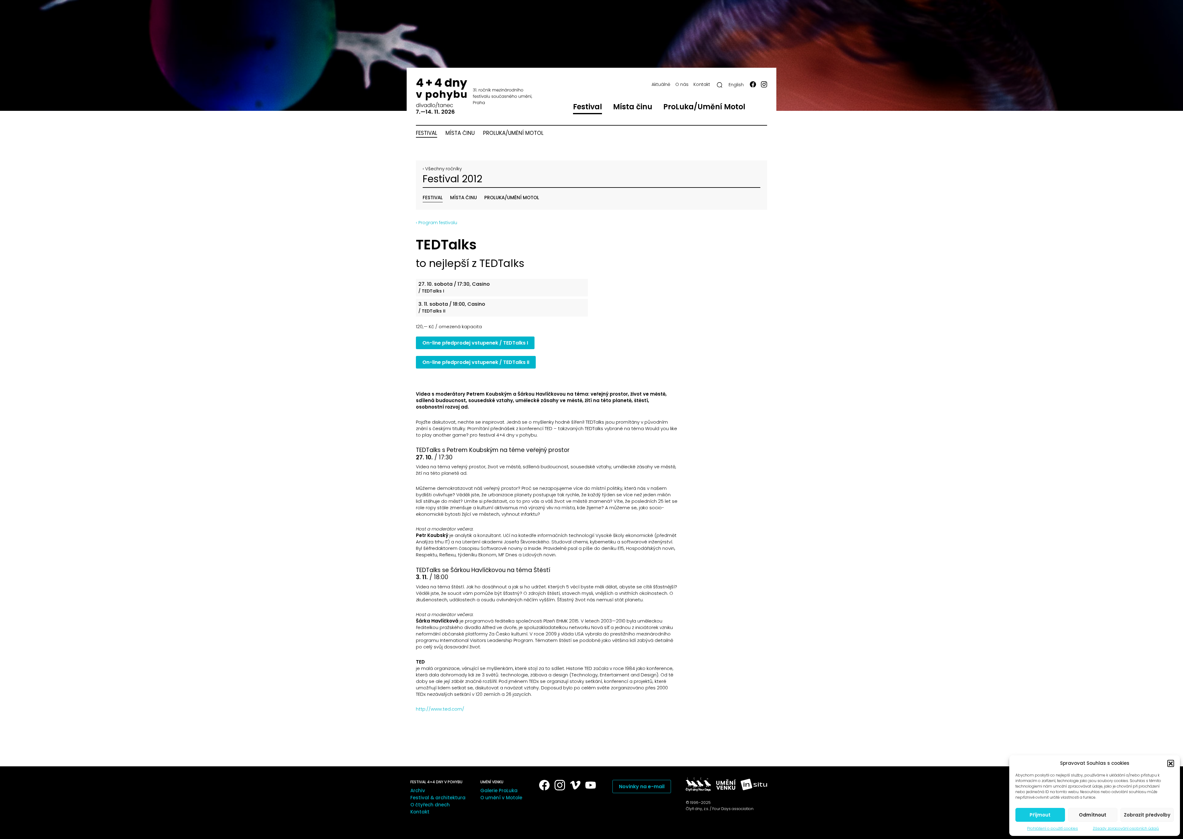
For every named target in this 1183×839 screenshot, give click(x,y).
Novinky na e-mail (642, 786)
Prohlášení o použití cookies (1052, 828)
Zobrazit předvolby (1147, 815)
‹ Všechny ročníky (442, 168)
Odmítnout (1092, 815)
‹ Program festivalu (436, 223)
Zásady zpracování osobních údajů (1126, 828)
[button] (1171, 763)
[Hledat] (719, 85)
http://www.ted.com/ (440, 709)
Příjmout (1040, 815)
